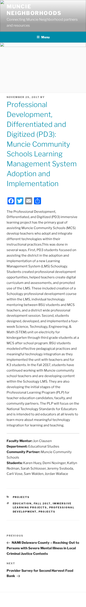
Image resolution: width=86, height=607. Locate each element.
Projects (21, 497)
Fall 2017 (42, 503)
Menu (45, 37)
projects (47, 511)
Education (22, 503)
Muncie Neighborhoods (34, 9)
